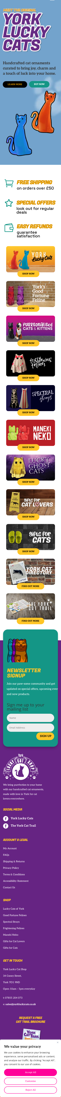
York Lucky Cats (22, 818)
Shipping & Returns (14, 861)
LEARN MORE (15, 84)
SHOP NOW (28, 273)
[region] (30, 1068)
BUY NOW (39, 84)
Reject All (31, 1090)
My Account (10, 848)
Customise (30, 1081)
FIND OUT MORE (30, 586)
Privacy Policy (11, 867)
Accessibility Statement (15, 880)
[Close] (58, 1042)
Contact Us (9, 887)
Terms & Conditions (14, 874)
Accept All (30, 1072)
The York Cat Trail (23, 825)
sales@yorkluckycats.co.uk (21, 1004)
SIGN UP (45, 736)
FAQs (6, 854)
